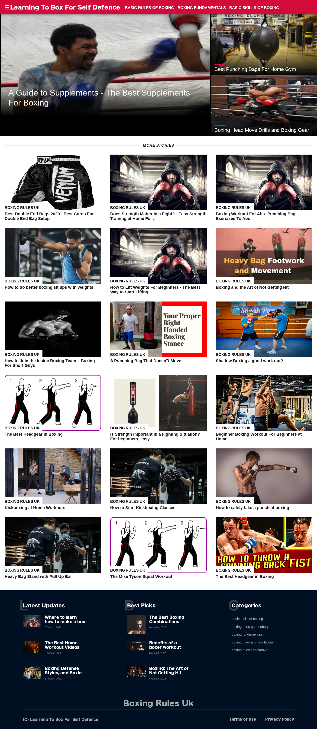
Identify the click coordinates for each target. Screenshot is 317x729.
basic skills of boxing (247, 619)
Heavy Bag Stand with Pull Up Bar (38, 576)
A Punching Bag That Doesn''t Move (145, 360)
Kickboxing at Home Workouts (35, 507)
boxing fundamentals (247, 634)
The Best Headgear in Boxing (34, 434)
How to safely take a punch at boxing (252, 507)
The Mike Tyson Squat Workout (141, 576)
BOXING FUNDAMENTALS (202, 8)
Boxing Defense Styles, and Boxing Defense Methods (64, 672)
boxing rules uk (22, 208)
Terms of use (242, 719)
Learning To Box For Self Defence (65, 7)
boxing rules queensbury (250, 627)
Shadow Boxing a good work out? (249, 360)
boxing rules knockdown (250, 650)
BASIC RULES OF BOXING (149, 8)
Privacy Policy (279, 719)
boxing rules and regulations (253, 642)
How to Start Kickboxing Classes (142, 507)
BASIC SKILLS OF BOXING (254, 8)
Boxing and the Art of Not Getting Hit (252, 287)
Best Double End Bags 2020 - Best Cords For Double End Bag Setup (49, 216)
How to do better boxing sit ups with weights (49, 287)
